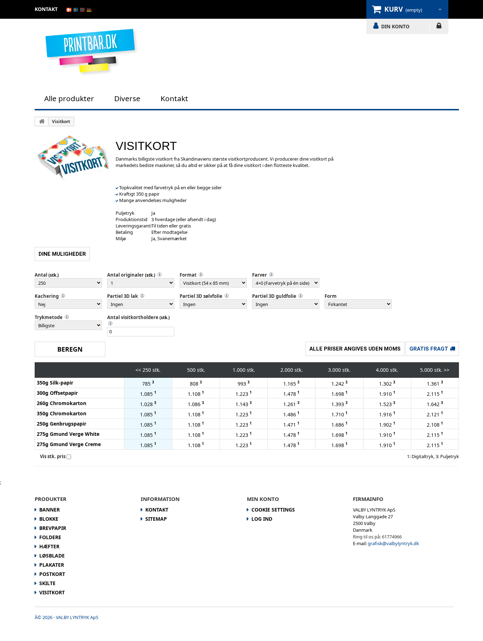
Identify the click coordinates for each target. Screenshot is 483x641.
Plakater (51, 564)
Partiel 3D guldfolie (274, 296)
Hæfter (49, 546)
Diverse (127, 98)
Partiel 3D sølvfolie (201, 296)
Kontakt (174, 98)
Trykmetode (49, 317)
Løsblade (52, 555)
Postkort (52, 574)
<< (138, 369)
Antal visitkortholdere (132, 317)
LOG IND (439, 26)
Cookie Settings (273, 509)
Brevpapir (52, 528)
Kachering (47, 296)
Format (188, 275)
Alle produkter (69, 98)
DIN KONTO (395, 26)
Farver (259, 275)
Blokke (48, 518)
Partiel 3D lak (122, 296)
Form (331, 296)
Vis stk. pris (52, 456)
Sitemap (156, 518)
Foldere (50, 537)
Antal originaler (125, 275)
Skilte (47, 583)
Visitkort (61, 122)
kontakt (46, 9)
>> (446, 369)
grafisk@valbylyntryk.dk (393, 543)
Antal (41, 275)
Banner (49, 509)
